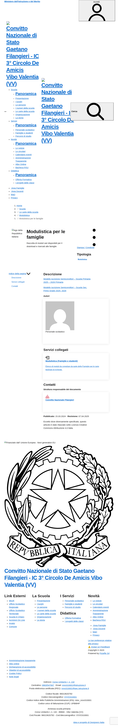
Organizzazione (22, 114)
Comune (13, 626)
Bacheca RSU (21, 167)
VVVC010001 (70, 697)
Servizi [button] (14, 121)
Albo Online (20, 164)
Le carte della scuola (24, 111)
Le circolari (20, 151)
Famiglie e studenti (24, 133)
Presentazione (22, 98)
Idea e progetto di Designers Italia (88, 722)
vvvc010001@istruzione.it (74, 685)
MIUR (11, 601)
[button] (19, 274)
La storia (19, 118)
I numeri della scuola (24, 108)
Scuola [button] (14, 90)
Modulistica (82, 259)
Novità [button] (14, 139)
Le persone (20, 105)
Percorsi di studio (23, 136)
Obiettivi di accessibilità (19, 670)
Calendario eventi (23, 155)
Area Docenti (17, 191)
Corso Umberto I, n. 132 (63, 682)
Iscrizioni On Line (17, 620)
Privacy (14, 198)
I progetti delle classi (24, 183)
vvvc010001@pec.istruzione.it (75, 688)
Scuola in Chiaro (16, 617)
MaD (13, 194)
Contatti (15, 286)
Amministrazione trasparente (22, 660)
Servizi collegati (18, 282)
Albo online (14, 664)
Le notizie (19, 148)
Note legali (14, 677)
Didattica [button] (15, 171)
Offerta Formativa (23, 179)
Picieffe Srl (104, 653)
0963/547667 (48, 685)
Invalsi (12, 623)
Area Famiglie (17, 188)
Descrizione (16, 278)
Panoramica (25, 94)
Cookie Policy (15, 673)
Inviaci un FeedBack (99, 647)
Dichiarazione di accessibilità (22, 667)
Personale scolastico (24, 130)
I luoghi (18, 102)
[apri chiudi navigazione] (5, 111)
